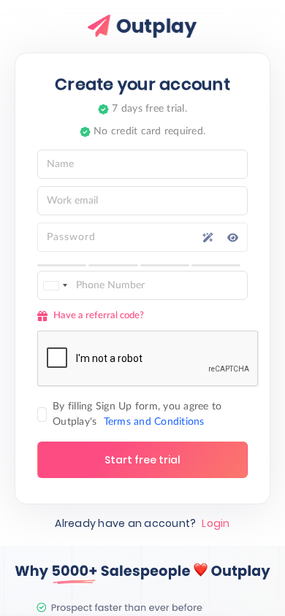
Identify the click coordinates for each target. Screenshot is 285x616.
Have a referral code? (98, 315)
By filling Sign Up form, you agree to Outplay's (137, 414)
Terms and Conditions (154, 422)
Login (215, 523)
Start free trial (142, 460)
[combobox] (55, 285)
